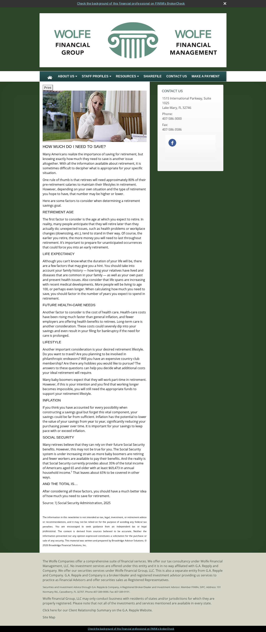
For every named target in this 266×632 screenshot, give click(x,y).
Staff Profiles (95, 76)
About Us (66, 76)
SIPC (202, 587)
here (53, 610)
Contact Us (176, 76)
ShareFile (153, 76)
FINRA (195, 587)
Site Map (49, 617)
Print (47, 88)
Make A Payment (206, 76)
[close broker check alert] (224, 3)
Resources (126, 76)
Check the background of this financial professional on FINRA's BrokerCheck (131, 3)
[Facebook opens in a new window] (172, 142)
